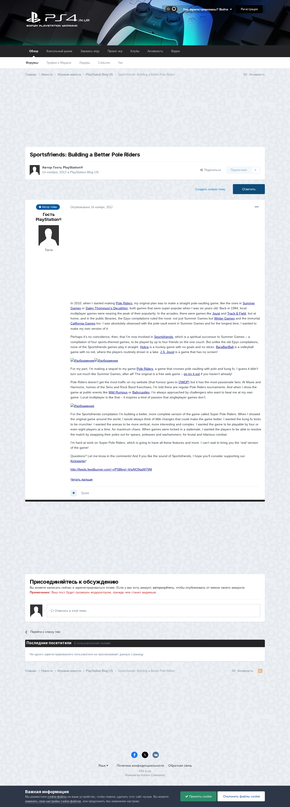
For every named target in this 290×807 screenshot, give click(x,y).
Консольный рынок (59, 51)
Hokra (144, 347)
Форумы (32, 62)
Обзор (33, 51)
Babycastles (141, 392)
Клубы (134, 51)
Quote (85, 493)
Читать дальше (81, 479)
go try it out (192, 374)
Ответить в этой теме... (71, 610)
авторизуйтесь (163, 587)
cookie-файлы (57, 796)
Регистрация (249, 9)
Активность (155, 51)
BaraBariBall (225, 347)
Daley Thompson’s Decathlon (107, 308)
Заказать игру (89, 51)
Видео (175, 51)
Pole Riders (124, 303)
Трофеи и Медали (58, 62)
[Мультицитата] (73, 493)
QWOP (183, 382)
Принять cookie (200, 796)
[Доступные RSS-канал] (260, 671)
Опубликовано (91, 207)
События (104, 62)
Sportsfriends (163, 337)
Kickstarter (78, 461)
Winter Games (224, 318)
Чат (120, 62)
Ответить (249, 189)
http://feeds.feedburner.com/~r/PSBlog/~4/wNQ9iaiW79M (111, 469)
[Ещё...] (256, 207)
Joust (216, 313)
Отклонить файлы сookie (241, 796)
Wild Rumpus (118, 392)
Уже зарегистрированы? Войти (206, 9)
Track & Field (236, 313)
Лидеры (84, 62)
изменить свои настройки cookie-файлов (53, 801)
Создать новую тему (210, 189)
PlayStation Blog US (84, 172)
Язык (102, 765)
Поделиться (212, 170)
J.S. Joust (167, 352)
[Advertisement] (145, 115)
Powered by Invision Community (145, 775)
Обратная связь (180, 765)
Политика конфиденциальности (140, 765)
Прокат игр (115, 51)
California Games (82, 323)
